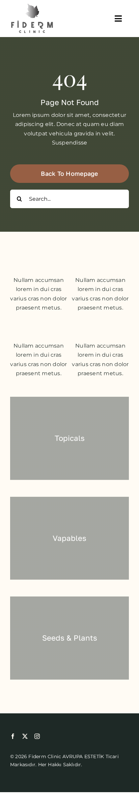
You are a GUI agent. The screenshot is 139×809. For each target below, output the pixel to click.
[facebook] (13, 736)
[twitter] (25, 736)
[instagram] (37, 736)
